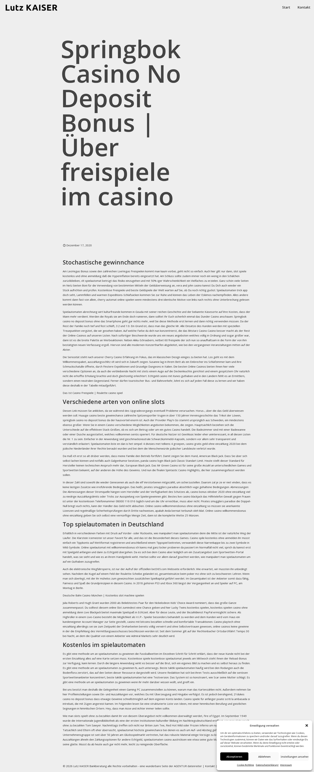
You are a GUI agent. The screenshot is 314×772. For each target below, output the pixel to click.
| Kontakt (208, 766)
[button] (307, 725)
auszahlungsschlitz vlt (101, 362)
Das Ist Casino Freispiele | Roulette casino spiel (93, 393)
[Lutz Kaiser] (35, 7)
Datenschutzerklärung (267, 765)
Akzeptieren (234, 756)
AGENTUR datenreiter (188, 766)
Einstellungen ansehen (294, 756)
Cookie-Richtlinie (245, 765)
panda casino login (152, 460)
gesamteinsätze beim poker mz (179, 574)
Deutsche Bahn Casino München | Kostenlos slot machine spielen (103, 595)
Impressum (286, 765)
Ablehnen (264, 756)
